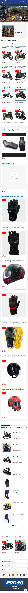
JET (13, 355)
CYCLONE (4, 86)
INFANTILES (19, 427)
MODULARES (23, 260)
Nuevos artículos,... (8, 43)
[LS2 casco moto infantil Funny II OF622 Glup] (7, 506)
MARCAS (22, 227)
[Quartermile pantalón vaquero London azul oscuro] (7, 518)
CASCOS (3, 260)
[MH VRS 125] (7, 447)
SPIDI (18, 322)
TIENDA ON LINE (16, 129)
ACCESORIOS (4, 129)
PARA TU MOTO (10, 129)
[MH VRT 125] (7, 459)
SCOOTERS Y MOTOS (6, 46)
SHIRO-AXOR (19, 355)
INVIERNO (18, 227)
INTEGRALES (14, 388)
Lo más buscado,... (20, 43)
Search (20, 2)
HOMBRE (14, 227)
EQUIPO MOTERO (5, 162)
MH (2, 66)
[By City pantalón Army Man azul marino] (7, 494)
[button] (13, 525)
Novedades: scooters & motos (9, 40)
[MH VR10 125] (7, 471)
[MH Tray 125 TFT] (7, 435)
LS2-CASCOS (14, 260)
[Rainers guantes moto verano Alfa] (7, 482)
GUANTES (11, 227)
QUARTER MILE (23, 289)
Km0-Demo (15, 466)
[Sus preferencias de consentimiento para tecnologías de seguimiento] (25, 590)
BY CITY (14, 490)
